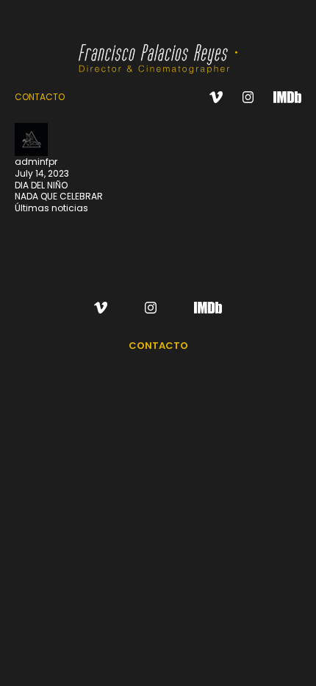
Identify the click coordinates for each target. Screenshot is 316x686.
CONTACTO (40, 97)
